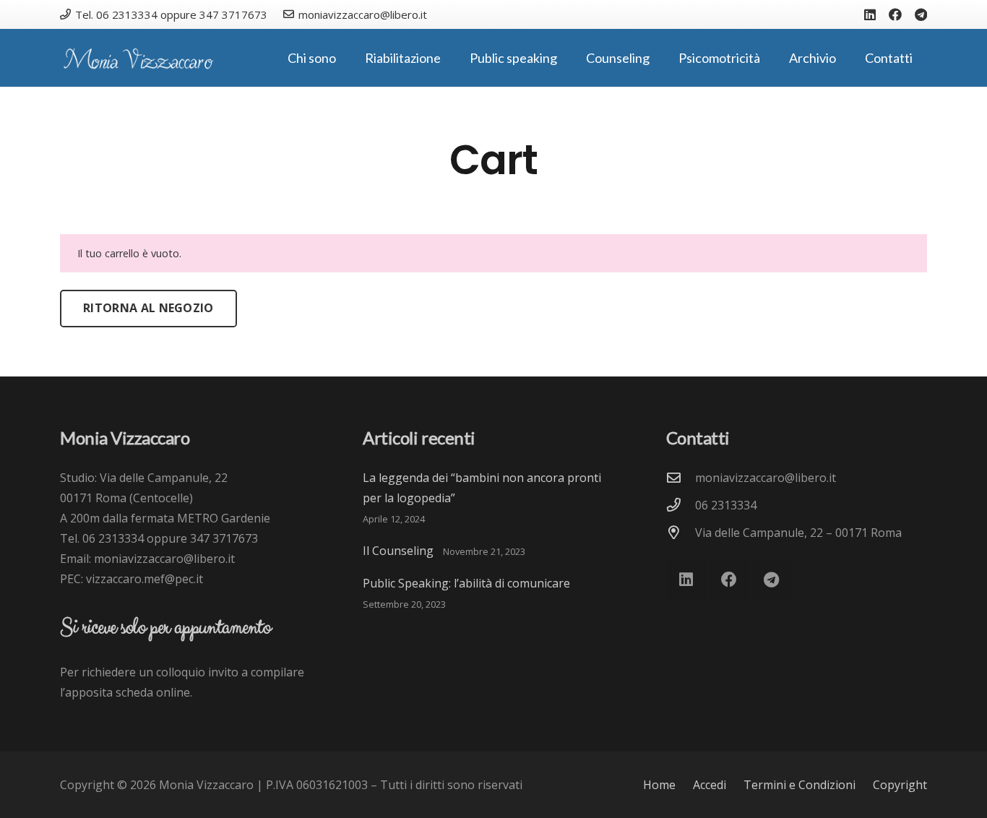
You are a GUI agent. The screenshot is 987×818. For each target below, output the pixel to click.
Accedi (709, 785)
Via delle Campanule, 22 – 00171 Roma (798, 533)
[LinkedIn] (870, 14)
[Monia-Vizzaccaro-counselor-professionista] (138, 58)
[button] (344, 58)
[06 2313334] (680, 505)
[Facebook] (895, 14)
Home (659, 785)
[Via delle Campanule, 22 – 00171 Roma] (680, 532)
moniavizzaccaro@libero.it (765, 478)
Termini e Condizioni (799, 785)
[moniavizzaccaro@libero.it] (680, 477)
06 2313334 (726, 505)
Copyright (900, 785)
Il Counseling (398, 551)
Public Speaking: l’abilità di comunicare (466, 583)
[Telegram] (921, 14)
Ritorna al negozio (148, 308)
